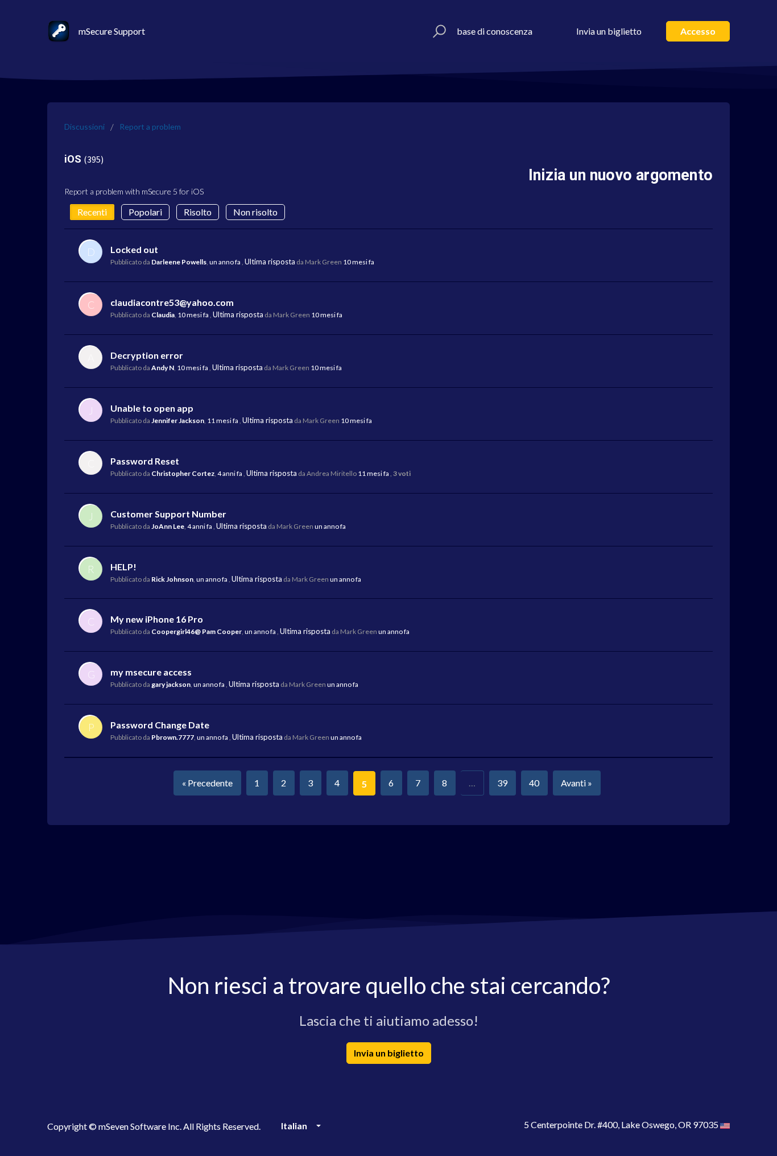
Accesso (698, 31)
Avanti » (576, 782)
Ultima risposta (270, 261)
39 (502, 782)
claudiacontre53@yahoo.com (172, 302)
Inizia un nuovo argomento (620, 175)
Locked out (134, 249)
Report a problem (150, 126)
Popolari (145, 211)
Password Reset (144, 460)
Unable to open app (151, 408)
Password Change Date (159, 724)
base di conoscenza (494, 31)
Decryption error (146, 355)
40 (534, 782)
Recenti (92, 211)
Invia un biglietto (609, 31)
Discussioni (84, 126)
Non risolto (255, 211)
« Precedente (207, 782)
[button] (437, 31)
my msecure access (151, 671)
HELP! (123, 566)
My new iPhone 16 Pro (156, 619)
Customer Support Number (168, 513)
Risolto (198, 211)
